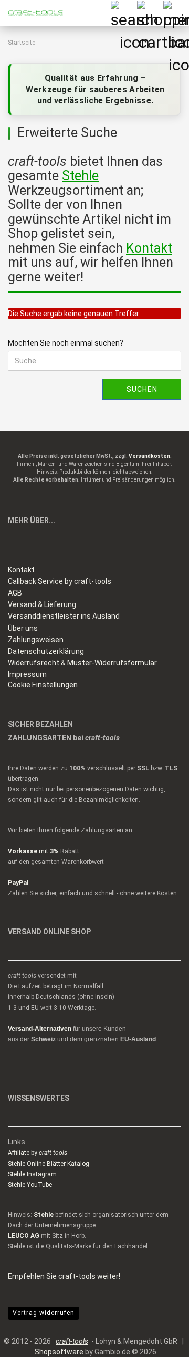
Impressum (27, 674)
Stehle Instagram (32, 1174)
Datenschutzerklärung (46, 651)
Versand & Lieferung (42, 604)
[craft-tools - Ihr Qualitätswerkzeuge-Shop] (31, 13)
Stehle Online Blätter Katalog (48, 1163)
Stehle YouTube (30, 1184)
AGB (15, 593)
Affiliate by (37, 1152)
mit (33, 851)
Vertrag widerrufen (44, 1313)
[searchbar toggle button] (123, 13)
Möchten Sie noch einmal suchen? (65, 343)
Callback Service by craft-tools (59, 581)
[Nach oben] (160, 1341)
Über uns (23, 628)
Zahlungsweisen (36, 639)
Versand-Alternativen (39, 1028)
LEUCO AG (23, 1235)
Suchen (142, 389)
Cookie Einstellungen (43, 685)
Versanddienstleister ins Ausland (64, 616)
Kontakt (21, 570)
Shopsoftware (59, 1352)
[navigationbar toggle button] (176, 13)
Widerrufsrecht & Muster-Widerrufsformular (82, 663)
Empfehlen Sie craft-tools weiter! (64, 1276)
